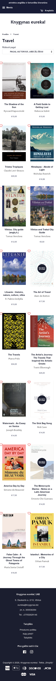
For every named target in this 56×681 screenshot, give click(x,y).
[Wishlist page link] (15, 6)
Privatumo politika (28, 629)
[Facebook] (24, 652)
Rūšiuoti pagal (9, 47)
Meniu (9, 7)
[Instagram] (31, 652)
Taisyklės (28, 637)
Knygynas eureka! (28, 22)
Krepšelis (49, 10)
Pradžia (5, 34)
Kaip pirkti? (28, 633)
